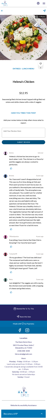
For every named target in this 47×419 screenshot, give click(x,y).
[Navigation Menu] (43, 3)
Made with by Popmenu (18, 323)
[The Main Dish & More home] (12, 3)
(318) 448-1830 (23, 351)
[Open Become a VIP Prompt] (41, 413)
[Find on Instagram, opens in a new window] (27, 331)
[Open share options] (44, 11)
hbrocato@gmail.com (23, 354)
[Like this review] (11, 168)
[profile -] (38, 3)
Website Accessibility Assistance (23, 405)
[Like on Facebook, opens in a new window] (20, 331)
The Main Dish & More (23, 392)
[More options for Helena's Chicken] (40, 63)
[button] (2, 11)
